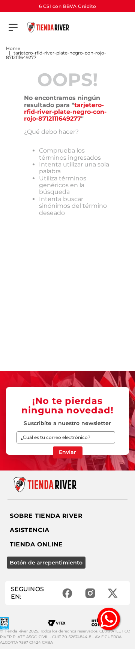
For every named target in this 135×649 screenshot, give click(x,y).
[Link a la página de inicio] (13, 48)
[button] (13, 27)
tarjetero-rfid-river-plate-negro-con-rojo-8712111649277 (56, 55)
